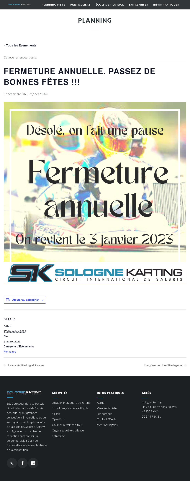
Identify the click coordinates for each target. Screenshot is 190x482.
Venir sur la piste (107, 408)
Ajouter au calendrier (25, 300)
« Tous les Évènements (20, 45)
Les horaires (104, 413)
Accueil (101, 402)
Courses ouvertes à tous (67, 424)
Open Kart (58, 419)
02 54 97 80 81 (151, 416)
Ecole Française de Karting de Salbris (70, 410)
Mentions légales (107, 424)
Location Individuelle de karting (71, 402)
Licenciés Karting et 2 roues (26, 365)
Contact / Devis (106, 419)
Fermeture (10, 351)
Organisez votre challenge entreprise (68, 433)
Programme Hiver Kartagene (163, 365)
